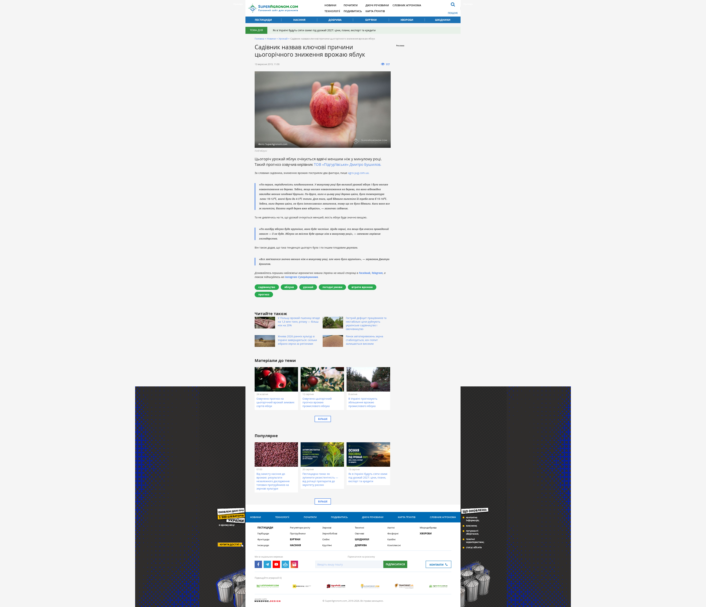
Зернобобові (329, 533)
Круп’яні (327, 545)
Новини (330, 5)
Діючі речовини (377, 5)
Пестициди (263, 20)
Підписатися (395, 564)
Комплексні (394, 545)
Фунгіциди (263, 539)
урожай (308, 287)
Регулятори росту (300, 527)
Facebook (364, 273)
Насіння (299, 20)
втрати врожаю (362, 287)
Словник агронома (407, 5)
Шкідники (442, 20)
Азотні (391, 527)
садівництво (266, 287)
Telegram (377, 273)
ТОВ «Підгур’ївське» (331, 164)
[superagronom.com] (273, 8)
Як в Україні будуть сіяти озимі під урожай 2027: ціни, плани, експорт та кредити (324, 30)
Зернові (326, 527)
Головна (259, 38)
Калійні (391, 539)
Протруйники (298, 533)
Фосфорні (392, 533)
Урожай (283, 38)
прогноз (263, 294)
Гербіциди (263, 533)
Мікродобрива (428, 527)
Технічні (359, 527)
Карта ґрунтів (375, 11)
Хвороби (406, 20)
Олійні (325, 539)
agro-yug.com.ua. (358, 173)
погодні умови (332, 287)
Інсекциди (263, 545)
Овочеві (359, 533)
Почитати (351, 5)
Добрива (335, 20)
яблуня (289, 287)
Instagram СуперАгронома (301, 277)
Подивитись (353, 11)
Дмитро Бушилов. (365, 164)
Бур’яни (371, 20)
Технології (332, 11)
